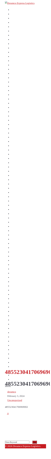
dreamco (11, 391)
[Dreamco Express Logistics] (20, 3)
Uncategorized (14, 400)
